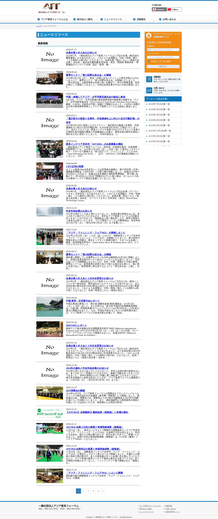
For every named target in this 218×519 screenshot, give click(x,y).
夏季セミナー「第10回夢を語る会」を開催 (88, 254)
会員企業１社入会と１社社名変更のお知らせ (89, 345)
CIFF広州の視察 (74, 166)
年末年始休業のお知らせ (79, 211)
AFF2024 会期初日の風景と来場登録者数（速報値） (93, 449)
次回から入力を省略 (161, 61)
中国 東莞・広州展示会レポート (83, 300)
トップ (38, 26)
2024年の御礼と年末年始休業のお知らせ (87, 368)
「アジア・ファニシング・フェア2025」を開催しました (95, 232)
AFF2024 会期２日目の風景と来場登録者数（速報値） (95, 427)
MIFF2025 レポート (76, 325)
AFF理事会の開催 (75, 390)
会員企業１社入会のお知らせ (81, 52)
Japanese (160, 9)
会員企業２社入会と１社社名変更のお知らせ (89, 278)
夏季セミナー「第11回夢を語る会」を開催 (88, 75)
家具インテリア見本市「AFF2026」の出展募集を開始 (94, 144)
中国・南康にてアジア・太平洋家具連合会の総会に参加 (95, 97)
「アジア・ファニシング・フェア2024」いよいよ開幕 (94, 473)
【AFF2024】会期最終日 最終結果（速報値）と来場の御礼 (97, 412)
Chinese (175, 9)
